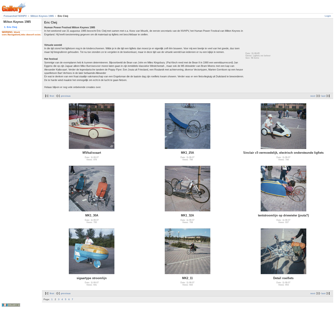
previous (66, 96)
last (323, 96)
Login (328, 16)
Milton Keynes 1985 (42, 16)
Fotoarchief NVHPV (15, 16)
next (312, 96)
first (52, 96)
